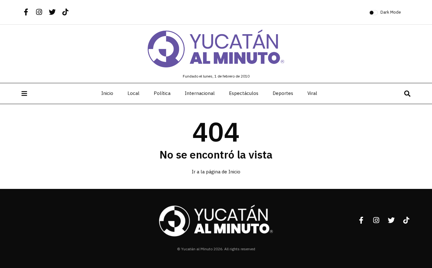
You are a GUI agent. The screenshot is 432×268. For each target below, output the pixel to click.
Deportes (283, 93)
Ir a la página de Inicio (216, 171)
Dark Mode (390, 12)
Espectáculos (243, 93)
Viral (312, 93)
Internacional (200, 93)
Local (133, 93)
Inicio (107, 93)
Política (162, 93)
